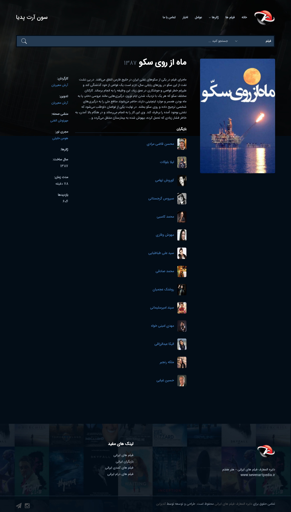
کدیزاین (161, 504)
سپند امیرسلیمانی (162, 308)
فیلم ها (230, 17)
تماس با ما (169, 17)
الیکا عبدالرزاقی (164, 344)
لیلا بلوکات (167, 162)
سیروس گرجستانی (161, 198)
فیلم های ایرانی (123, 455)
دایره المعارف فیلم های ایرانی (233, 504)
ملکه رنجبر (167, 362)
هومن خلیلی (60, 138)
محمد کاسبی (165, 217)
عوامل (198, 17)
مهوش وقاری (165, 235)
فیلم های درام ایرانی (120, 474)
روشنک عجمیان (163, 289)
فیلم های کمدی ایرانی (119, 468)
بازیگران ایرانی (124, 461)
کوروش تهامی (164, 180)
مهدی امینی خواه (162, 326)
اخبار (185, 17)
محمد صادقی (165, 271)
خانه (244, 17)
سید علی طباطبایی (161, 253)
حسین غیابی (165, 380)
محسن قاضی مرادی (160, 144)
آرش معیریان (59, 85)
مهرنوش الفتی (59, 120)
